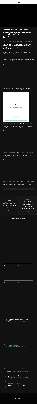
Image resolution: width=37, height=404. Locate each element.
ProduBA (7, 36)
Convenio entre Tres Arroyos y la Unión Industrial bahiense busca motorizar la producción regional (26, 258)
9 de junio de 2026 (22, 260)
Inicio (18, 396)
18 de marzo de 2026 (7, 261)
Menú (2, 2)
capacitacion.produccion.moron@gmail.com (11, 156)
